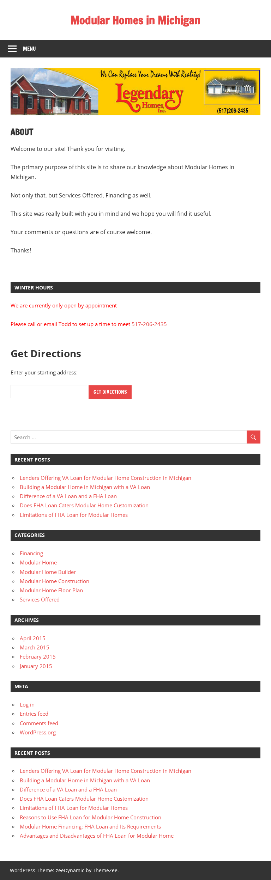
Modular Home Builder (48, 571)
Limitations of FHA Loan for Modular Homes (74, 514)
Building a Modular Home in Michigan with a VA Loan (85, 486)
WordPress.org (38, 732)
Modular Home (38, 562)
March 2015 (34, 647)
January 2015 (36, 666)
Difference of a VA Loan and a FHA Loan (68, 496)
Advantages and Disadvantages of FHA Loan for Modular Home (97, 835)
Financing (31, 553)
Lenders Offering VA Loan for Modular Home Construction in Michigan (105, 477)
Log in (27, 704)
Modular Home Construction (54, 581)
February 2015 (38, 656)
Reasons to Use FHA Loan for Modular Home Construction (90, 817)
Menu (29, 49)
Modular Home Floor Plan (51, 590)
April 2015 (33, 638)
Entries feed (34, 713)
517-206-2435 (149, 324)
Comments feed (39, 723)
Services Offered (40, 599)
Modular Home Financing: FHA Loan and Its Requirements (90, 826)
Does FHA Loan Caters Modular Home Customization (84, 505)
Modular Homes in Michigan (135, 20)
